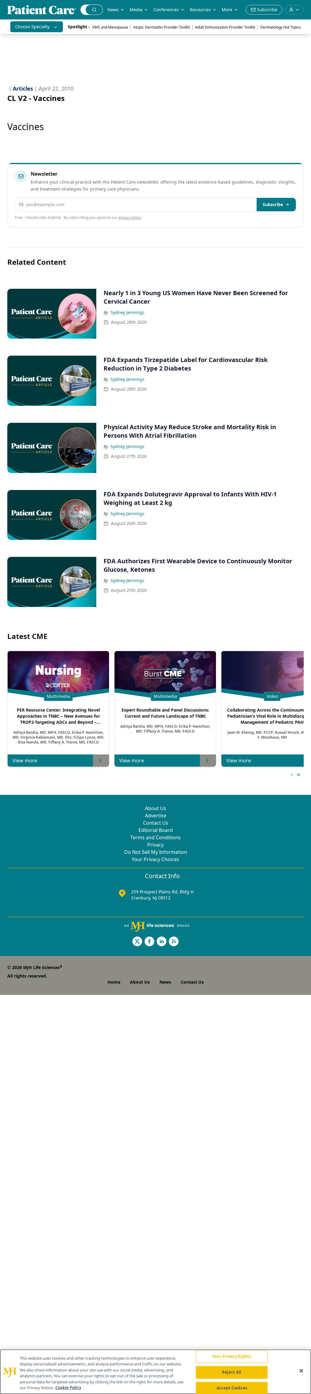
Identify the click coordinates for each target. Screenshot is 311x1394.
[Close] (301, 1371)
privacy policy (129, 217)
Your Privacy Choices (155, 859)
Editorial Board (155, 830)
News (113, 9)
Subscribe (273, 204)
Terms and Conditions (155, 837)
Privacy (155, 844)
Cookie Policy (68, 1387)
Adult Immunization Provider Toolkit (225, 27)
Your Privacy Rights (231, 1356)
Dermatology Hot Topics (280, 27)
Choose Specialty (32, 26)
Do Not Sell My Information (155, 852)
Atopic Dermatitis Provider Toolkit (161, 27)
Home (114, 982)
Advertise (155, 815)
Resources (200, 9)
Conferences (166, 9)
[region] (155, 1371)
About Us (155, 808)
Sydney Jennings (127, 312)
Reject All (231, 1372)
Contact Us (155, 822)
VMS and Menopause (110, 27)
